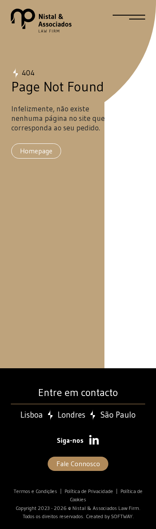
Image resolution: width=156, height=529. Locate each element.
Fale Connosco (78, 463)
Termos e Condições (35, 491)
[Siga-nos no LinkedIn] (94, 441)
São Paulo (118, 415)
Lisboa (31, 415)
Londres (71, 415)
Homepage (36, 150)
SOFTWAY (122, 516)
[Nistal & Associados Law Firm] (41, 20)
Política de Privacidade (89, 491)
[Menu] (129, 21)
